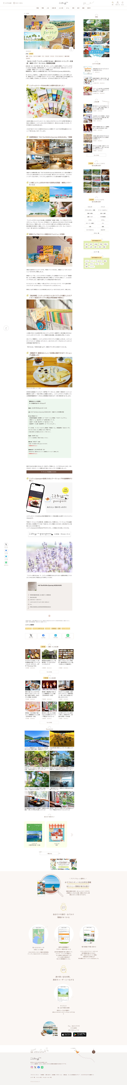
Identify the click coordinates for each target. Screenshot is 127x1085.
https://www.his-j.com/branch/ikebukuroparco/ (40, 606)
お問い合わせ (48, 1074)
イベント (52, 56)
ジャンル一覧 (38, 1077)
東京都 (27, 13)
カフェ (30, 56)
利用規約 (42, 1074)
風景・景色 (67, 56)
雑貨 (27, 56)
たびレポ (47, 56)
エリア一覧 (33, 1077)
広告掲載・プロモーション (57, 1074)
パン (43, 56)
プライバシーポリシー (35, 1074)
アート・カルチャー (59, 56)
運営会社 (65, 1074)
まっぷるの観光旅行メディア (74, 1074)
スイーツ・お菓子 (37, 56)
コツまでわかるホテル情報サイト (87, 1074)
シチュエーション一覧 (47, 1077)
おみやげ (28, 58)
